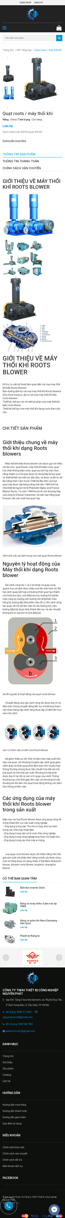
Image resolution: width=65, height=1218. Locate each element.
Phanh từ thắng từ (30, 935)
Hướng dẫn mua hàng (14, 1104)
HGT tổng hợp (24, 50)
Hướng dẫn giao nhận (14, 1117)
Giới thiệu (7, 1062)
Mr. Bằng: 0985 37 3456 (19, 1012)
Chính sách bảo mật (13, 1147)
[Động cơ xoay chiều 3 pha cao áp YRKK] (10, 908)
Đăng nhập (25, 2)
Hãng (6, 119)
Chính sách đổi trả (12, 1159)
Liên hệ (6, 1081)
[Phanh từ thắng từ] (10, 939)
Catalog (7, 1074)
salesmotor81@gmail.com (20, 1031)
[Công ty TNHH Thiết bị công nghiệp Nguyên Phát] (32, 978)
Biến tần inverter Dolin (32, 887)
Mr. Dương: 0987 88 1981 (19, 1024)
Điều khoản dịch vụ (13, 1166)
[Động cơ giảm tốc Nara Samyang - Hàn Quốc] (10, 924)
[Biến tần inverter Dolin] (10, 891)
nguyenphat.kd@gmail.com (18, 1017)
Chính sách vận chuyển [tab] (22, 168)
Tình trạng (24, 119)
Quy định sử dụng (12, 1123)
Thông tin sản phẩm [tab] (19, 154)
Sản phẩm (8, 1068)
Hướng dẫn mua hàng (14, 140)
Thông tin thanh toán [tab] (21, 161)
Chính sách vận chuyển (15, 1153)
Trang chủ (8, 50)
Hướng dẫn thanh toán (15, 1111)
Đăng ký (38, 2)
